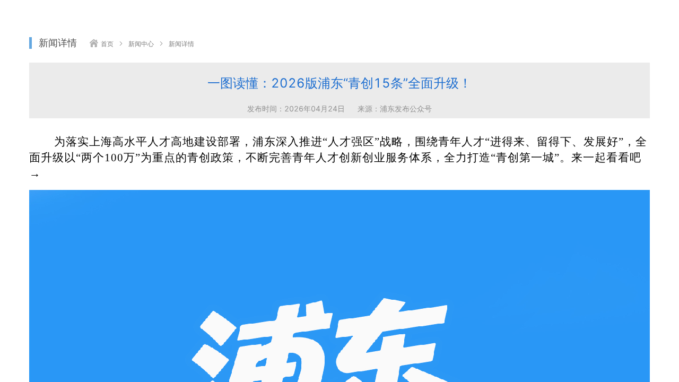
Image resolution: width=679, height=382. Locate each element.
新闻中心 (141, 44)
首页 (107, 44)
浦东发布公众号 (406, 108)
